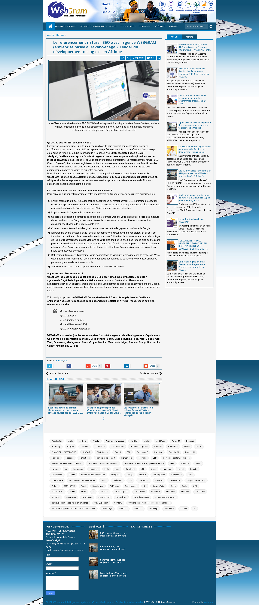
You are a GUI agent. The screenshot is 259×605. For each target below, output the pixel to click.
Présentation (175, 480)
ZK (194, 508)
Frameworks (126, 458)
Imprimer (139, 58)
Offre (190, 475)
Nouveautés (176, 475)
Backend (190, 441)
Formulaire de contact (105, 458)
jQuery (153, 469)
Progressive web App (196, 480)
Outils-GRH (117, 480)
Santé (173, 486)
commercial (100, 446)
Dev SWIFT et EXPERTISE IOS (64, 452)
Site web (104, 491)
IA (66, 469)
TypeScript (153, 508)
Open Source (57, 480)
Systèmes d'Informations (92, 26)
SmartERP (155, 491)
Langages (167, 469)
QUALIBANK (69, 486)
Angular (96, 441)
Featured (55, 458)
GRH (172, 463)
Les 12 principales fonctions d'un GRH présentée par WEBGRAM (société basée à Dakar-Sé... (195, 173)
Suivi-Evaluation (101, 503)
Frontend (142, 458)
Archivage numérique (115, 441)
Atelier (147, 441)
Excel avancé (142, 452)
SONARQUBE (104, 497)
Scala (184, 486)
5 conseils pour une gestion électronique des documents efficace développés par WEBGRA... (65, 410)
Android (82, 441)
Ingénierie (94, 469)
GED (155, 458)
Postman (159, 480)
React (83, 486)
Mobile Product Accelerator (93, 475)
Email (152, 58)
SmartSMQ (71, 497)
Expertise (158, 452)
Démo (187, 446)
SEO (66, 360)
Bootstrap (56, 446)
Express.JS (190, 452)
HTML (198, 463)
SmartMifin (200, 491)
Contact (173, 26)
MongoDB (115, 475)
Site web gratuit (121, 491)
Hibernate (185, 463)
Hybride (55, 469)
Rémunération (131, 486)
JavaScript (130, 469)
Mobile (112, 26)
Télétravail (138, 508)
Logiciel (193, 469)
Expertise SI (174, 452)
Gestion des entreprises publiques (67, 463)
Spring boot (121, 497)
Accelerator (57, 441)
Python (55, 486)
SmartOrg (56, 497)
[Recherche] (211, 26)
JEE (142, 469)
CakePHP (84, 446)
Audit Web (160, 441)
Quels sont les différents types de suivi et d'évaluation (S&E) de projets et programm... (194, 198)
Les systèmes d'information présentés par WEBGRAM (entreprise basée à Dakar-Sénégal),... (138, 411)
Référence (160, 26)
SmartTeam (87, 497)
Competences (118, 446)
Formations (144, 26)
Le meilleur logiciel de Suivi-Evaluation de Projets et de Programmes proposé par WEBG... (192, 265)
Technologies (127, 26)
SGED (72, 491)
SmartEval (170, 491)
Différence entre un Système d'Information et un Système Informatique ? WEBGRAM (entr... (195, 47)
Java (117, 469)
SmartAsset (140, 491)
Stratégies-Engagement (165, 497)
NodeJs (142, 475)
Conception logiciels (139, 446)
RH (145, 486)
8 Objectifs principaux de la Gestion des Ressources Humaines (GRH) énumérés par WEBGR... (194, 72)
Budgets (70, 446)
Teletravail (123, 508)
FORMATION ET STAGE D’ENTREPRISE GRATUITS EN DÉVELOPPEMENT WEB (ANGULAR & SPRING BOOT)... (193, 244)
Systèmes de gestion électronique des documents (73, 508)
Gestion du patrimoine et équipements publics (144, 463)
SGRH (83, 491)
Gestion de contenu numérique (176, 458)
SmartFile (185, 491)
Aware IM (176, 441)
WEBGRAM (169, 508)
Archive (189, 37)
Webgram (208, 602)
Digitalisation (102, 452)
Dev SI (198, 446)
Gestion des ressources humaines (103, 463)
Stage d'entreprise (141, 497)
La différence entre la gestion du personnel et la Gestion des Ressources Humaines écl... (195, 149)
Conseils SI (173, 446)
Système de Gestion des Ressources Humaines (149, 503)
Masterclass (57, 475)
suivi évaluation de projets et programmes (70, 503)
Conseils (59, 360)
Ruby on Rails (158, 486)
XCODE (184, 508)
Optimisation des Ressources (82, 480)
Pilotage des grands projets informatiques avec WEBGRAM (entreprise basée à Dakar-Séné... (103, 410)
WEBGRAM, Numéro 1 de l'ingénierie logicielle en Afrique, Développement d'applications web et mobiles (94, 602)
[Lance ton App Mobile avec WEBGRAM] (172, 223)
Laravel (181, 469)
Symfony (118, 503)
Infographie (78, 469)
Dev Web (86, 452)
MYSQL (130, 475)
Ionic (106, 469)
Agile (70, 441)
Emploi (118, 452)
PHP (130, 480)
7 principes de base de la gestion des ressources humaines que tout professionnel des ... (195, 125)
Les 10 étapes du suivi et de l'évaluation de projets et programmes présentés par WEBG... (192, 99)
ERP (128, 452)
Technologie (107, 508)
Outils (103, 480)
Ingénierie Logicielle (65, 26)
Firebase (69, 458)
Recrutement (97, 486)
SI (93, 491)
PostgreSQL (144, 480)
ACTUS (174, 37)
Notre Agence (159, 475)
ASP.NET (134, 441)
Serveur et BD (57, 491)
